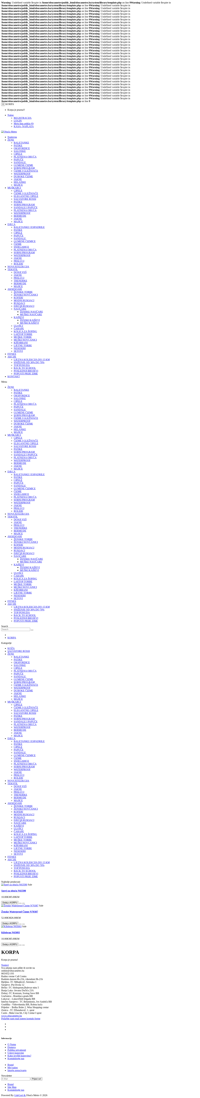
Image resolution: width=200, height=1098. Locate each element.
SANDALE (20, 162)
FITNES (12, 354)
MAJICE (18, 185)
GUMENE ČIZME (23, 165)
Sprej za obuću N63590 (13, 890)
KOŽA (11, 648)
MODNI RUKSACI (24, 300)
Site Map (12, 1087)
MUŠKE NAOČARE (31, 314)
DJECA (11, 224)
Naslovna (12, 137)
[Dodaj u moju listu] (20, 903)
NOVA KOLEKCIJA (18, 266)
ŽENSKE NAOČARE (31, 311)
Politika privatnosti (17, 1050)
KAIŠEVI (19, 317)
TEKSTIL (13, 269)
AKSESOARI (15, 289)
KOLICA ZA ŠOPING (25, 331)
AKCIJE (12, 356)
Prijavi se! (36, 1079)
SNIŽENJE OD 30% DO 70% (29, 362)
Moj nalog (13, 1067)
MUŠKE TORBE (23, 337)
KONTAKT (14, 376)
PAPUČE (18, 159)
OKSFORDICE (22, 148)
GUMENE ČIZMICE (25, 241)
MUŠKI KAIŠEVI (29, 323)
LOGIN (18, 120)
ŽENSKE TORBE (23, 292)
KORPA (12, 637)
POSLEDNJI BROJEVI (26, 370)
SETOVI (18, 351)
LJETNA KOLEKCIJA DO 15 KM (32, 359)
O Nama (12, 1044)
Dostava (12, 1047)
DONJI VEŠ (20, 272)
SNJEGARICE (21, 247)
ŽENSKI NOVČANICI (26, 294)
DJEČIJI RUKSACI (24, 306)
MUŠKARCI (14, 187)
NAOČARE (20, 309)
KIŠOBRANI (21, 342)
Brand (11, 1064)
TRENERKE (20, 280)
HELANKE (20, 182)
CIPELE (18, 154)
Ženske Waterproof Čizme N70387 (19, 911)
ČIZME (18, 244)
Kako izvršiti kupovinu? (19, 1055)
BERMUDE (20, 216)
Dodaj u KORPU (9, 902)
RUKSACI (19, 303)
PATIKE (18, 145)
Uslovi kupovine (16, 1053)
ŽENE (11, 140)
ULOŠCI (18, 325)
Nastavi (5, 965)
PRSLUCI (19, 261)
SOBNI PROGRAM (24, 168)
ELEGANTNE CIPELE (26, 196)
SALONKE (20, 151)
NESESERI (20, 348)
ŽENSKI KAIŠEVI (30, 320)
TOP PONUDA (22, 365)
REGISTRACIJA (23, 118)
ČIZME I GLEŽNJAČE (26, 170)
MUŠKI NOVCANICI (25, 340)
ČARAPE (19, 328)
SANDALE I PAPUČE (26, 207)
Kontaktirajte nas (16, 1058)
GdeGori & (20, 1095)
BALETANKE (21, 142)
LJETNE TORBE (23, 345)
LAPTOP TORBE (23, 334)
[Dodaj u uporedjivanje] (23, 903)
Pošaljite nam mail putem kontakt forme (20, 1018)
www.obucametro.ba (11, 1015)
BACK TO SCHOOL (25, 368)
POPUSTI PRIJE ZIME (26, 373)
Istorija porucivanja (17, 1070)
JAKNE (18, 179)
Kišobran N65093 (10, 932)
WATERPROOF (22, 173)
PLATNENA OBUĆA (25, 156)
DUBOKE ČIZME (23, 176)
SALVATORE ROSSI (25, 199)
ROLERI (18, 263)
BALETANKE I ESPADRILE (29, 227)
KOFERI (18, 297)
